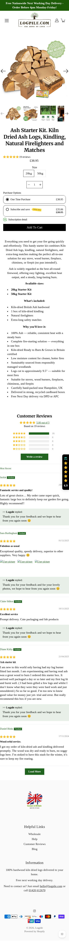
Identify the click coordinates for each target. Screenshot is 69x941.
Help (34, 839)
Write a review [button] (34, 456)
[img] (7, 485)
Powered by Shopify (34, 931)
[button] (11, 157)
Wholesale (34, 834)
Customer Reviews (35, 844)
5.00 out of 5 (42, 422)
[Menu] (6, 20)
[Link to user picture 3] (42, 567)
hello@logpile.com (51, 886)
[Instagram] (34, 911)
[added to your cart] (63, 20)
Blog (34, 849)
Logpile (39, 928)
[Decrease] (28, 184)
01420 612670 (37, 890)
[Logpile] (34, 20)
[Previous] (3, 71)
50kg (40, 173)
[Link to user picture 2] (25, 567)
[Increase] (40, 184)
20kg (29, 173)
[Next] (66, 71)
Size (34, 167)
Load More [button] (34, 771)
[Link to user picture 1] (7, 567)
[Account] (56, 20)
